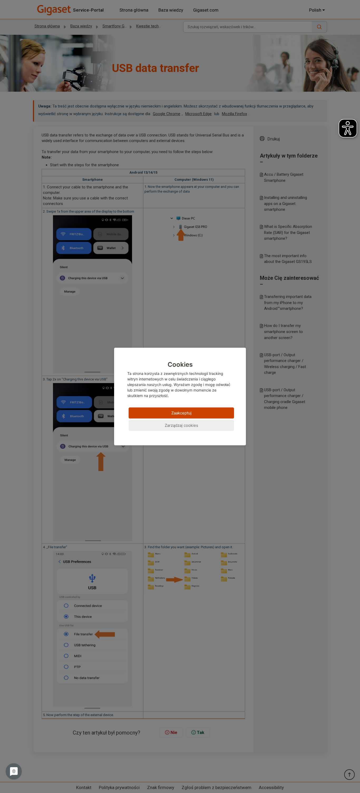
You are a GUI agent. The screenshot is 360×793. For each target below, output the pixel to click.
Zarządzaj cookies (181, 425)
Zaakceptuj (181, 412)
